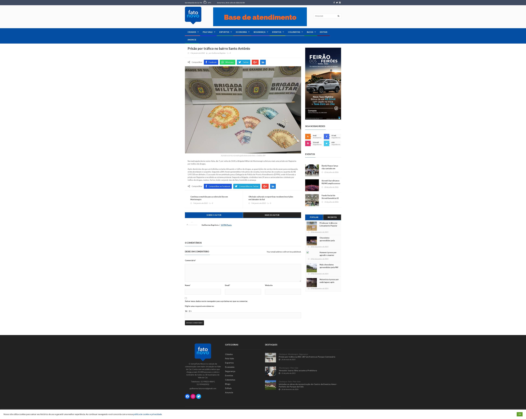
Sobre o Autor (214, 215)
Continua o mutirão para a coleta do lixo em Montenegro (209, 198)
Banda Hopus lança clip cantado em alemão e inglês (330, 168)
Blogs (310, 32)
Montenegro (293, 354)
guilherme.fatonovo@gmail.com (203, 388)
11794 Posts (226, 225)
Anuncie (192, 39)
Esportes (224, 32)
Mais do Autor (272, 215)
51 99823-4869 (207, 381)
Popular (314, 217)
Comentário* (190, 260)
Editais (323, 32)
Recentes (332, 217)
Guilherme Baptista (218, 53)
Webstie (269, 285)
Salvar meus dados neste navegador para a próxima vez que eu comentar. (216, 301)
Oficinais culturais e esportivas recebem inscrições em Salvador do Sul (270, 198)
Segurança (259, 32)
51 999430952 (203, 384)
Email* (227, 285)
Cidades (192, 32)
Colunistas (294, 32)
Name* (187, 285)
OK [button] (519, 414)
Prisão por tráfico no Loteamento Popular (328, 224)
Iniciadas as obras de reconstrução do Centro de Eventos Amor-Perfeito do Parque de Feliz (308, 385)
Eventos (276, 32)
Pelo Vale (208, 32)
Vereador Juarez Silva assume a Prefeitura (298, 370)
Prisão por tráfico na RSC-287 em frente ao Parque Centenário (307, 357)
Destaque (283, 354)
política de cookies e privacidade (147, 414)
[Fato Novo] (193, 15)
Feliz (290, 382)
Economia (241, 32)
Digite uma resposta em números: (199, 306)
